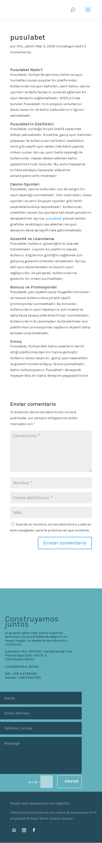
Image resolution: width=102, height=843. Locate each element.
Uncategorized (69, 46)
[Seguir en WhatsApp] (14, 830)
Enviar (72, 781)
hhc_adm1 (25, 46)
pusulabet (54, 218)
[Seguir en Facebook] (34, 830)
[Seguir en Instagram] (24, 830)
